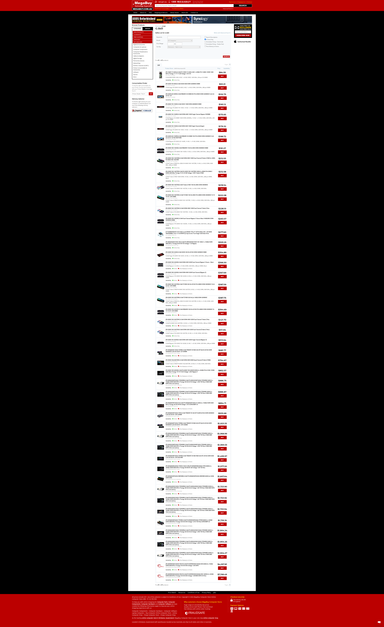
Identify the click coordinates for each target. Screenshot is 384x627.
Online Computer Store (163, 613)
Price (219, 68)
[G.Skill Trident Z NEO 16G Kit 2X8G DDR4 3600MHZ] (160, 191)
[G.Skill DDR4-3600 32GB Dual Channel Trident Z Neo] (160, 325)
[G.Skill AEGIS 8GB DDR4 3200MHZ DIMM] (160, 90)
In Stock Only (209, 39)
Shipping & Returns (161, 13)
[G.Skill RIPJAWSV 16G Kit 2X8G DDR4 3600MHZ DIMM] (160, 154)
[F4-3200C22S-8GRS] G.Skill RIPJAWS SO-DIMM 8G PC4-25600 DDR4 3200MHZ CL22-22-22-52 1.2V (190, 94)
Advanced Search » (228, 8)
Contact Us (194, 13)
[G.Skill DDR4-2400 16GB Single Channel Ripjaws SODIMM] (160, 120)
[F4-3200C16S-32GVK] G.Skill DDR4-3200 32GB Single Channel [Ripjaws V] (186, 340)
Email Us (163, 2)
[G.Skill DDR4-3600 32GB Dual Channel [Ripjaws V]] (160, 278)
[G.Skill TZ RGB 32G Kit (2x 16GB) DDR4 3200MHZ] (160, 303)
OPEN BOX (137, 39)
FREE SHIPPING (138, 37)
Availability (227, 68)
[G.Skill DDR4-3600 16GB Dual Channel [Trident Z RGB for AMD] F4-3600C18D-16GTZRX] (160, 164)
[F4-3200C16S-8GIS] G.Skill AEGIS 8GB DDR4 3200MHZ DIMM (183, 84)
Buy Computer (150, 613)
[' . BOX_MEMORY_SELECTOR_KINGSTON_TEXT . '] (137, 111)
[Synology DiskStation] (222, 20)
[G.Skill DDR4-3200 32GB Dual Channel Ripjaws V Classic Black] (160, 268)
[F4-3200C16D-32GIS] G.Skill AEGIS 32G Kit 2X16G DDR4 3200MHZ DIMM (186, 252)
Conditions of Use (194, 592)
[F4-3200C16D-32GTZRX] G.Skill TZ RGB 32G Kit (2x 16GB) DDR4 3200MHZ (186, 297)
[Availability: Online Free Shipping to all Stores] (190, 267)
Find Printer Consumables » (162, 8)
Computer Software (170, 611)
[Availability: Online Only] (190, 109)
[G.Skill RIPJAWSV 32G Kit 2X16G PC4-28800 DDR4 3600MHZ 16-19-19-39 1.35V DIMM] (160, 315)
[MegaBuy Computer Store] (143, 7)
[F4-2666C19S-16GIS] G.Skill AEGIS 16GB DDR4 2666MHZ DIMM (183, 104)
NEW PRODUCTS (139, 32)
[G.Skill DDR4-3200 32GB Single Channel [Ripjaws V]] (160, 346)
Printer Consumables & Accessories (140, 69)
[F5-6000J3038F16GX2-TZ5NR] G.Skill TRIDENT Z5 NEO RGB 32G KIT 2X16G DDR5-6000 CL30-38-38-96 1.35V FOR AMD (190, 456)
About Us (143, 13)
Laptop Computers (138, 613)
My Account (232, 2)
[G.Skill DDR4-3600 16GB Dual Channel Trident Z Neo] (160, 214)
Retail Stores (174, 13)
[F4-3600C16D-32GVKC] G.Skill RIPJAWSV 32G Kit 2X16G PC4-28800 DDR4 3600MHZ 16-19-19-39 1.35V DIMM (190, 310)
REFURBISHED (138, 42)
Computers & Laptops (139, 47)
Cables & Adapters (138, 56)
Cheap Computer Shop (168, 615)
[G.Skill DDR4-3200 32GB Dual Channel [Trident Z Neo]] (160, 335)
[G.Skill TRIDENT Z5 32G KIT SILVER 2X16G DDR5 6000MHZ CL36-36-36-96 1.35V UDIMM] (160, 419)
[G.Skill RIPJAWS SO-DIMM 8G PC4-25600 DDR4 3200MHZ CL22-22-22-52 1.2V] (160, 100)
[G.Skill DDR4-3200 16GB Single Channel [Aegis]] (160, 132)
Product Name (169, 68)
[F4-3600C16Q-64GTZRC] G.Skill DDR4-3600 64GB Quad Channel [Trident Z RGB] (188, 360)
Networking (136, 63)
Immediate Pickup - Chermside (214, 42)
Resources (181, 592)
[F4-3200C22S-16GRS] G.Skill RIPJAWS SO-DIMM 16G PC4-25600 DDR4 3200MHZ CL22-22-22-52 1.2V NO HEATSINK (190, 137)
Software (135, 72)
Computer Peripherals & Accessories (140, 52)
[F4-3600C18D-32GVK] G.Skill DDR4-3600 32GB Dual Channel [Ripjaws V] (186, 272)
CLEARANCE (137, 34)
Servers (135, 74)
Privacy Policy (206, 592)
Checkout (249, 2)
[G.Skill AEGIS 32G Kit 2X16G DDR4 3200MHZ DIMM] (160, 258)
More (134, 77)
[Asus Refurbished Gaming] (162, 20)
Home (135, 13)
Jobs (214, 592)
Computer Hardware (156, 611)
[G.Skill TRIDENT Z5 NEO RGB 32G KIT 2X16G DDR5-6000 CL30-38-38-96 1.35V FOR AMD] (160, 462)
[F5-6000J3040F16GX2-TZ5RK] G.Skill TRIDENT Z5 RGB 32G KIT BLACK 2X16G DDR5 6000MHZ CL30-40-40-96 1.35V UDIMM (189, 424)
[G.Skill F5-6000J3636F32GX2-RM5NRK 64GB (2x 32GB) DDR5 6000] (160, 482)
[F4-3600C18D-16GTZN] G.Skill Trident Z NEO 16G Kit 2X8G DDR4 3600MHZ (187, 185)
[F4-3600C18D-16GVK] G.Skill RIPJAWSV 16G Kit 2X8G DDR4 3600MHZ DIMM (187, 148)
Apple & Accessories (139, 44)
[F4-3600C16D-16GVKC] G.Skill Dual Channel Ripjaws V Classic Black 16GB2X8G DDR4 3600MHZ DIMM (189, 219)
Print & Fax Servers (138, 61)
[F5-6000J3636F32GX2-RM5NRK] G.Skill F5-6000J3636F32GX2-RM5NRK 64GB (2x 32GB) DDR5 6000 (190, 477)
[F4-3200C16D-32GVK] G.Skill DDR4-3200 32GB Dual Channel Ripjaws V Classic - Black (190, 262)
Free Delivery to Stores (212, 46)
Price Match (172, 592)
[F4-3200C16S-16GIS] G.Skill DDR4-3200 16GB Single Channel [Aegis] (185, 126)
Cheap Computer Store (151, 615)
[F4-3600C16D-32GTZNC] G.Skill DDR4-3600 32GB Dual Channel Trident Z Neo (187, 319)
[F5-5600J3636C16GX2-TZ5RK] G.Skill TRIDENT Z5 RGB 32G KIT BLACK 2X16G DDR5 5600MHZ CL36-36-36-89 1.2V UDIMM (189, 350)
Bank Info (185, 13)
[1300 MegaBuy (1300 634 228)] (180, 2)
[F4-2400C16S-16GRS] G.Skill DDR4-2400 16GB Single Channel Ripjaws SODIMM (188, 114)
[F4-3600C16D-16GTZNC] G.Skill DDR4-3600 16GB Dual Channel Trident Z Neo (187, 208)
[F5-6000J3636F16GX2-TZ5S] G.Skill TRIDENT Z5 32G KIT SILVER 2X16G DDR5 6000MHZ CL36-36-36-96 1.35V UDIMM (190, 413)
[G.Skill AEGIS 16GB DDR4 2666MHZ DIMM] (160, 110)
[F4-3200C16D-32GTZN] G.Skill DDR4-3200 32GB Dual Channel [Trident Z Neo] (187, 329)
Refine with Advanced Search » (222, 33)
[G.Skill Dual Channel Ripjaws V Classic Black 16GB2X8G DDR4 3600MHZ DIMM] (160, 224)
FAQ (150, 13)
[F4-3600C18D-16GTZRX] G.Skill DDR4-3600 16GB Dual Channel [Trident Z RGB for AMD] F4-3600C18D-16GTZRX (190, 159)
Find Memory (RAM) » (178, 8)
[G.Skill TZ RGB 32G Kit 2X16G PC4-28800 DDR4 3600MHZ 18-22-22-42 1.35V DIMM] (160, 290)
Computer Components (140, 49)
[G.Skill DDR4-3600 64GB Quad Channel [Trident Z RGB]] (160, 366)
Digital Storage (137, 58)
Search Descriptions (211, 37)
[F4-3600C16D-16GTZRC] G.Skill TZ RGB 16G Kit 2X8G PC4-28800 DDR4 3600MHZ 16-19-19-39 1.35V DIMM (190, 195)
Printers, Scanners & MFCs (141, 65)
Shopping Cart (241, 2)
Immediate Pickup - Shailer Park (215, 44)
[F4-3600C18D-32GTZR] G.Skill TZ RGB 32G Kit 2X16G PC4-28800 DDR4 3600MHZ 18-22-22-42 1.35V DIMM (190, 285)
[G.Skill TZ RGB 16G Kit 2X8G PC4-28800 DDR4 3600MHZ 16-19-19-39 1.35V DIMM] (160, 201)
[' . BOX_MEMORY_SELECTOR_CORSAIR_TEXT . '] (147, 111)
